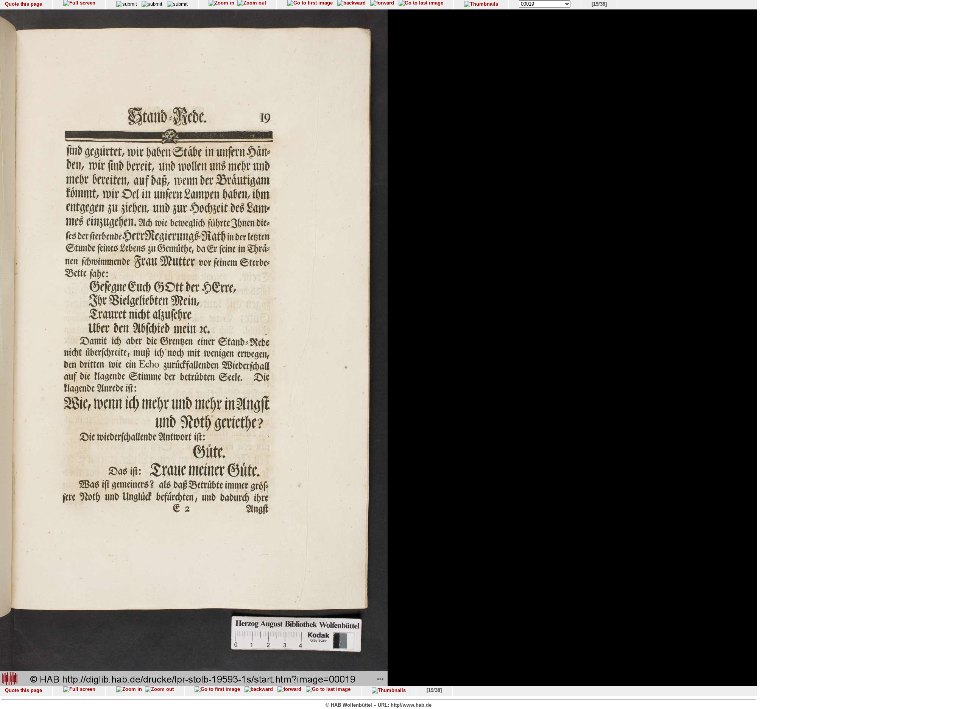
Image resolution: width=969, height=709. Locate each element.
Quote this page (23, 4)
